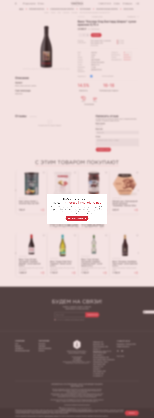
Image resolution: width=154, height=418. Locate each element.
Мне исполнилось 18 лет (77, 218)
